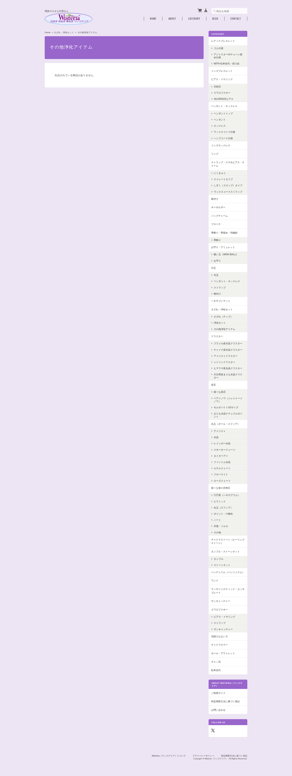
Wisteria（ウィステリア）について (169, 756)
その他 (217, 532)
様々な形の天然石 (220, 488)
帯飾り (217, 240)
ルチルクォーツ (222, 468)
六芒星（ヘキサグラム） (227, 495)
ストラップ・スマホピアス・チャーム (228, 164)
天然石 (217, 86)
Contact (235, 18)
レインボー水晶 (222, 443)
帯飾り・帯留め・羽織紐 (224, 232)
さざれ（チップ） (223, 316)
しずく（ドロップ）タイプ (228, 185)
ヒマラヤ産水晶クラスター (228, 368)
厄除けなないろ (219, 636)
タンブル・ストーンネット (225, 551)
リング (214, 153)
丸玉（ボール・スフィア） (225, 424)
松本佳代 (216, 670)
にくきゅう (220, 173)
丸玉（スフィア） (223, 507)
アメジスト (220, 431)
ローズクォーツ (222, 480)
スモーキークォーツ (224, 449)
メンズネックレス (220, 145)
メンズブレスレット (222, 71)
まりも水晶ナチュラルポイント (228, 415)
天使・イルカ (221, 526)
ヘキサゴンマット (220, 301)
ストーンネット (222, 565)
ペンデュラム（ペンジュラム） (228, 572)
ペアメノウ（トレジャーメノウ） (228, 400)
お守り (217, 260)
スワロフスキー (222, 92)
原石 (213, 384)
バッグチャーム (219, 215)
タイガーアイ (221, 456)
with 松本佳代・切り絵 (226, 63)
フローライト (221, 474)
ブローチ (216, 224)
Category (194, 18)
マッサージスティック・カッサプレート (228, 591)
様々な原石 (220, 392)
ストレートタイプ (223, 179)
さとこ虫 (216, 661)
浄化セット (220, 322)
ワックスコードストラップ (228, 191)
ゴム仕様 (218, 48)
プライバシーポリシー (203, 756)
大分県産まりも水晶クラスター (228, 376)
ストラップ (220, 287)
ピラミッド (220, 501)
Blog (215, 18)
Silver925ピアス (223, 99)
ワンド (214, 580)
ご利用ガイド (218, 693)
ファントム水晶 (222, 462)
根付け (214, 199)
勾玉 (213, 268)
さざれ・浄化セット (64, 32)
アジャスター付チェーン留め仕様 (228, 56)
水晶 (216, 437)
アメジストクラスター (226, 356)
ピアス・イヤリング (222, 79)
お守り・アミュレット (223, 247)
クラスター (217, 336)
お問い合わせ (218, 710)
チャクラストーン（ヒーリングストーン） (228, 541)
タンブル (218, 559)
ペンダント (220, 119)
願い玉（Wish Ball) (225, 254)
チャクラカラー (219, 644)
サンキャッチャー (220, 601)
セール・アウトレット (223, 653)
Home (153, 18)
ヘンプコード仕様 (223, 138)
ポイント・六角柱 (223, 513)
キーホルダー (218, 207)
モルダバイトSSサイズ (226, 407)
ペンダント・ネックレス (224, 106)
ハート (217, 520)
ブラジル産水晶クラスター (228, 343)
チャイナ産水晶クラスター (228, 349)
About (172, 18)
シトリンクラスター (224, 362)
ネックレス (220, 125)
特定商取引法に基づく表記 (225, 701)
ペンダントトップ (223, 113)
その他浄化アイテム (224, 329)
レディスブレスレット (223, 41)
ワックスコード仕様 (224, 132)
